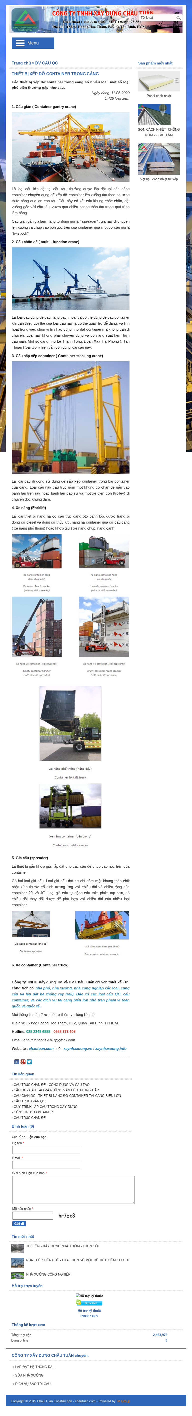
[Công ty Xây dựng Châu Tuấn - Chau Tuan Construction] (95, 19)
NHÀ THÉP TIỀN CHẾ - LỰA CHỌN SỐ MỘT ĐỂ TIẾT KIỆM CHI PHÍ (77, 1260)
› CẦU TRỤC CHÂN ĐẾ (29, 1118)
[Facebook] (16, 1063)
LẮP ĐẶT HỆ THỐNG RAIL (33, 1367)
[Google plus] (23, 1063)
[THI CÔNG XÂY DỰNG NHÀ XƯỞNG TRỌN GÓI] (17, 1249)
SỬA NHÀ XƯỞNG (28, 1375)
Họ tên (18, 1143)
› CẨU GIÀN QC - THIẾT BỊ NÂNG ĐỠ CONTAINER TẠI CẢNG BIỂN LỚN (66, 1096)
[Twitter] (29, 1063)
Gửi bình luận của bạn (29, 1173)
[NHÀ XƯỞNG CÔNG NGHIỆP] (17, 1276)
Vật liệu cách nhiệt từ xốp (159, 179)
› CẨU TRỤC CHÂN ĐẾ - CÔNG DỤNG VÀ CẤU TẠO (51, 1085)
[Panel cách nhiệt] (159, 90)
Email (17, 1158)
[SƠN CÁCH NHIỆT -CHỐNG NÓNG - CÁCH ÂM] (159, 124)
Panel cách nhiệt (159, 96)
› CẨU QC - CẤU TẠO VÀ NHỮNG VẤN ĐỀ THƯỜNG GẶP (55, 1090)
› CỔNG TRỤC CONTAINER (32, 1112)
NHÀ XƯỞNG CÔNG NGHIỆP (48, 1274)
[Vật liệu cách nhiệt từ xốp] (159, 173)
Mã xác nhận (22, 1209)
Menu (33, 42)
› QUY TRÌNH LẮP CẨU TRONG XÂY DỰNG (45, 1107)
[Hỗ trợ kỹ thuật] (89, 1296)
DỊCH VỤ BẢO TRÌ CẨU (31, 1384)
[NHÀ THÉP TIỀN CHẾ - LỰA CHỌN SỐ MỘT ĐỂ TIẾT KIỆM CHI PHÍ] (17, 1263)
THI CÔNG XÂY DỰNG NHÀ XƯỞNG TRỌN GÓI (62, 1246)
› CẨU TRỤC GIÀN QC (28, 1101)
